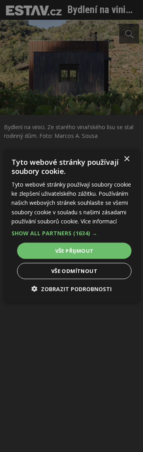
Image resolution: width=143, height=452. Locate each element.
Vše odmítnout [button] (74, 271)
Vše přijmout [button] (74, 250)
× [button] (126, 159)
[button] (71, 232)
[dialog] (71, 226)
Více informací (99, 221)
